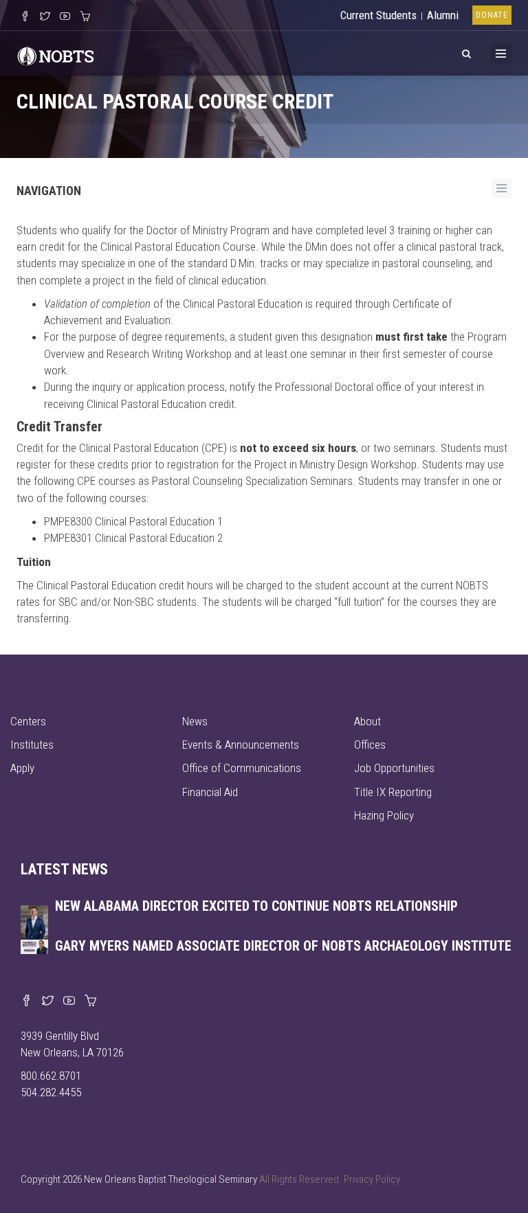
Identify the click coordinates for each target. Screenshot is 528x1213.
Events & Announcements (240, 744)
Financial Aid (210, 792)
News (195, 721)
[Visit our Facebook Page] (25, 17)
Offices (370, 744)
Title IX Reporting (393, 792)
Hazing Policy (384, 815)
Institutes (32, 744)
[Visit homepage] (55, 54)
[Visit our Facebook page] (26, 1001)
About (367, 721)
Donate (492, 15)
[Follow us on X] (45, 17)
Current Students (378, 15)
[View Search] (466, 51)
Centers (28, 721)
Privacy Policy (372, 1179)
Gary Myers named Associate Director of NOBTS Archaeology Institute (283, 946)
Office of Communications (241, 768)
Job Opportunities (394, 768)
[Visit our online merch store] (85, 17)
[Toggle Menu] (501, 53)
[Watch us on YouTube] (65, 17)
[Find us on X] (48, 1001)
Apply (22, 768)
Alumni (443, 15)
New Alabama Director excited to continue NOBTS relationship (256, 906)
